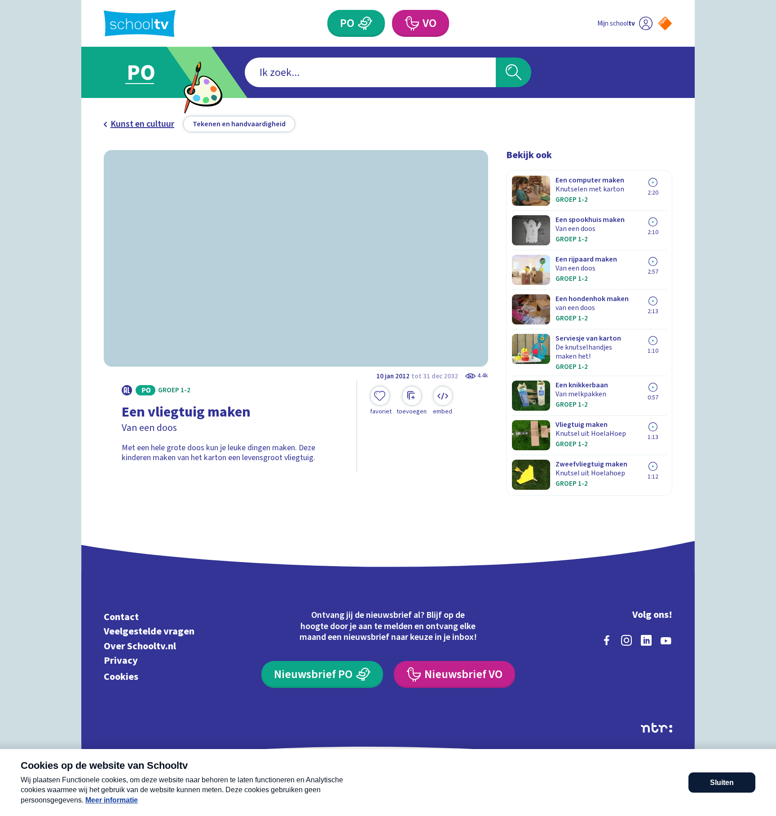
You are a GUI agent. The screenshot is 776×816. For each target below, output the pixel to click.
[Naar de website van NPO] (665, 23)
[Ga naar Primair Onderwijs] (148, 72)
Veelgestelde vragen (149, 632)
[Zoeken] (513, 72)
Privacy (121, 661)
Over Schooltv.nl (140, 646)
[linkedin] (646, 640)
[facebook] (607, 640)
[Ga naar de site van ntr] (656, 728)
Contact (121, 617)
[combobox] (370, 72)
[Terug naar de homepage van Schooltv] (140, 23)
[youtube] (666, 640)
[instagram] (626, 640)
